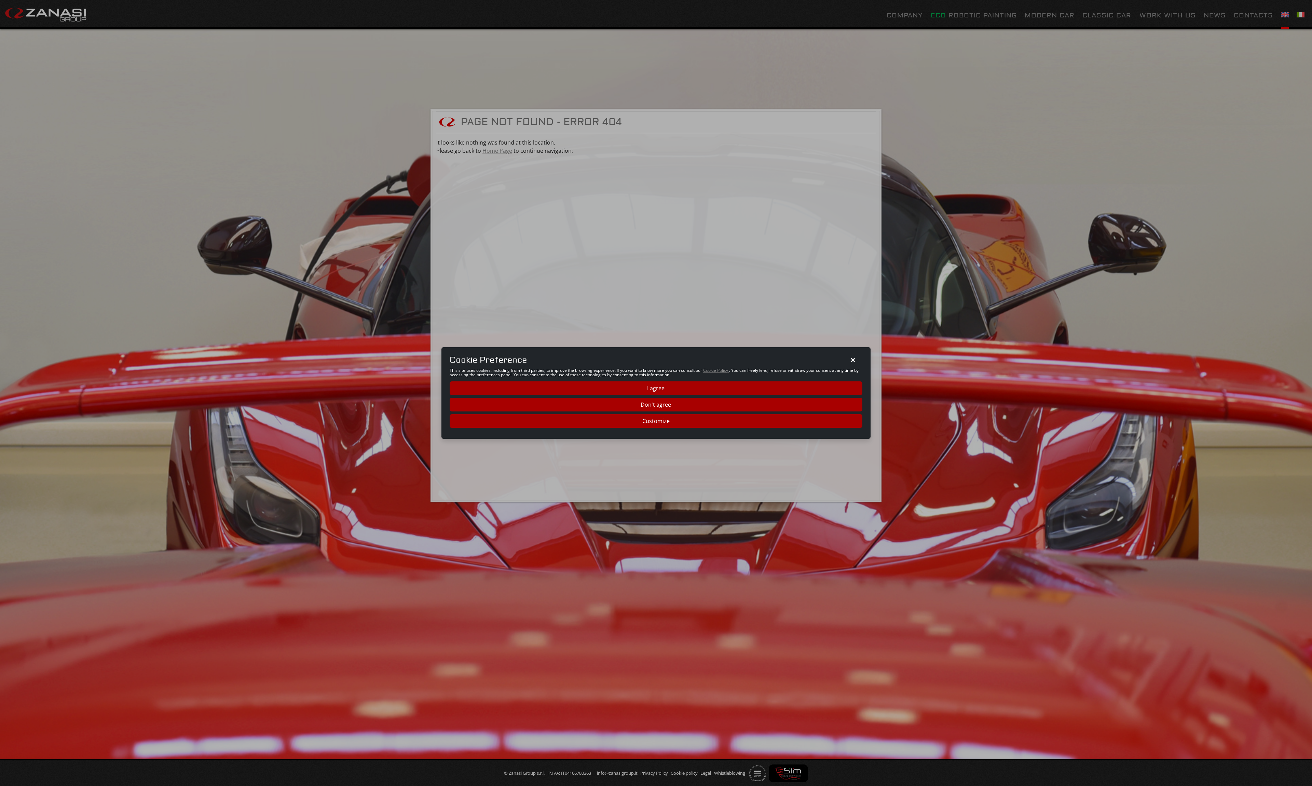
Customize (656, 421)
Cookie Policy (716, 370)
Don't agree (656, 404)
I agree (656, 388)
